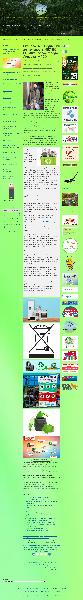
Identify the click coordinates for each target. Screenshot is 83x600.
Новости (49, 25)
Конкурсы (6, 152)
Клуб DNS (29, 508)
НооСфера (6, 140)
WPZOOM (57, 596)
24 (5, 224)
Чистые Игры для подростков (42, 68)
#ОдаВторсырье (13, 39)
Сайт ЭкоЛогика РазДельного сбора (38, 528)
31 (4, 227)
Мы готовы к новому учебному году (15, 25)
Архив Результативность (11, 164)
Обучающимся (53, 61)
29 (17, 224)
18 (7, 221)
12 (9, 218)
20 (12, 221)
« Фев (10, 231)
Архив (13, 152)
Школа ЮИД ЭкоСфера (10, 121)
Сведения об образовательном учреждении (17, 29)
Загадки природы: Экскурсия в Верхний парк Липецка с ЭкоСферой (51, 566)
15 (17, 218)
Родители (49, 64)
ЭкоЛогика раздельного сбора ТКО (44, 71)
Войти (6, 46)
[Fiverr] (67, 46)
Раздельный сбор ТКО (38, 64)
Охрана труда (7, 98)
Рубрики (6, 579)
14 (14, 218)
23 (20, 221)
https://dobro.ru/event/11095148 (37, 222)
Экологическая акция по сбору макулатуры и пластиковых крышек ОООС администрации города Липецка (41, 524)
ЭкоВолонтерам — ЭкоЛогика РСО (41, 542)
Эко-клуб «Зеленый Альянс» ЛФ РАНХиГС (39, 505)
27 (12, 224)
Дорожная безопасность (11, 103)
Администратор (30, 61)
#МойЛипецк (74, 211)
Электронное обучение (10, 79)
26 (9, 224)
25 (7, 224)
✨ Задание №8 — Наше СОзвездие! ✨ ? (32, 564)
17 (4, 221)
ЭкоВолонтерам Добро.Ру (41, 459)
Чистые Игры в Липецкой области (37, 530)
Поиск (77, 33)
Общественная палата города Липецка (38, 499)
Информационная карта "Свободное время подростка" (11, 51)
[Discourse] (64, 46)
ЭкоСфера (26, 75)
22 (17, 221)
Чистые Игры (27, 68)
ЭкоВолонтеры (28, 71)
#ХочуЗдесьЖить (66, 211)
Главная (39, 25)
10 (4, 218)
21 (14, 221)
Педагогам (37, 29)
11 (7, 218)
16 (19, 218)
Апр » (14, 231)
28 (14, 224)
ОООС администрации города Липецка (38, 497)
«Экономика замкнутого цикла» (41, 484)
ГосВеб (31, 25)
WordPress (34, 596)
